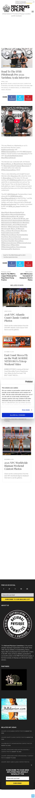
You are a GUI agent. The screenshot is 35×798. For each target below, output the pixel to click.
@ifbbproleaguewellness (8, 151)
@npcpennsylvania (7, 220)
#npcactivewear (21, 247)
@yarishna (24, 153)
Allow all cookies (17, 415)
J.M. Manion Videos (13, 87)
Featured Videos (19, 85)
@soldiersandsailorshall (8, 204)
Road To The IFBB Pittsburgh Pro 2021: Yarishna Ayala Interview (14, 256)
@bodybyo (26, 222)
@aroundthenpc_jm (7, 164)
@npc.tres (24, 230)
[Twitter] (9, 589)
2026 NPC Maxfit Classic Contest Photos (13, 737)
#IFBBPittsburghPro (15, 180)
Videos (3, 89)
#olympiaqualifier (6, 249)
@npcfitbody (5, 212)
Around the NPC (7, 83)
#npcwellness (19, 241)
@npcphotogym (19, 164)
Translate (29, 3)
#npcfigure (4, 241)
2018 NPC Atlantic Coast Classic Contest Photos (16, 317)
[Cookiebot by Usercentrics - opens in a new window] (25, 382)
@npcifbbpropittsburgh (8, 157)
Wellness (8, 89)
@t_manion (20, 216)
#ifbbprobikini (15, 245)
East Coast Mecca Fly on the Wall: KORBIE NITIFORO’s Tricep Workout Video (16, 359)
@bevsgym (21, 228)
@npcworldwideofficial (17, 212)
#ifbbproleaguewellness (8, 170)
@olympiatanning (6, 222)
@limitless (26, 220)
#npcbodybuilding (22, 234)
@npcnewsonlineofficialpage (12, 166)
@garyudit (17, 218)
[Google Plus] (21, 589)
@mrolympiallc (6, 228)
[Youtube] (27, 589)
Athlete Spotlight (17, 83)
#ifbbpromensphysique (24, 243)
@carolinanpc (16, 230)
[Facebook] (4, 589)
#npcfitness (5, 237)
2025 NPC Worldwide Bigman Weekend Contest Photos (16, 465)
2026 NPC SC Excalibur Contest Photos (13, 731)
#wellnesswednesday (7, 149)
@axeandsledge (18, 220)
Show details (26, 410)
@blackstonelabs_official (9, 224)
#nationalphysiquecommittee (10, 232)
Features (27, 85)
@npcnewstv (25, 166)
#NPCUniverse (27, 151)
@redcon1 (4, 226)
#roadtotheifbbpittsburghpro (14, 155)
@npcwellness (7, 178)
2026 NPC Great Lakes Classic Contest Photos (15, 762)
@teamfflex (23, 226)
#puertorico (16, 249)
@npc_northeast (6, 230)
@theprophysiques (14, 226)
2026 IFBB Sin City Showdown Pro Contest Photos (16, 743)
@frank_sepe (25, 218)
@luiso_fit (14, 228)
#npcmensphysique (15, 237)
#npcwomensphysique (21, 239)
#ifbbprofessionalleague (8, 234)
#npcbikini (11, 241)
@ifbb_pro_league (14, 206)
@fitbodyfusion (17, 222)
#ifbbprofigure (5, 245)
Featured (11, 85)
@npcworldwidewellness (17, 214)
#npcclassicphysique (7, 239)
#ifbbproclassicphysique (8, 243)
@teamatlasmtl (22, 224)
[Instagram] (15, 589)
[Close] (31, 765)
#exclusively (27, 164)
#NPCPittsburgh (12, 194)
